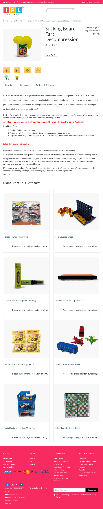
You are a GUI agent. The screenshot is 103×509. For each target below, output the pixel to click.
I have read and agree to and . (76, 496)
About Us (31, 459)
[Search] (73, 10)
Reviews (40, 85)
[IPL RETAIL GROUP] (13, 10)
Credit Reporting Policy (62, 467)
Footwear (82, 467)
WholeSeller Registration (38, 488)
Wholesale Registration (34, 2)
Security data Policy (60, 473)
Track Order (7, 461)
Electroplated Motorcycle (16, 237)
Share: (48, 55)
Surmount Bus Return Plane (67, 364)
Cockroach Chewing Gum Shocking (20, 300)
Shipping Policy (59, 476)
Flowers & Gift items (86, 464)
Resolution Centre (9, 464)
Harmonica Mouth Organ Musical (70, 300)
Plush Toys (82, 470)
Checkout (96, 2)
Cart (87, 2)
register (89, 30)
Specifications (26, 85)
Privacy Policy (58, 464)
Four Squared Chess (64, 237)
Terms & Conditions (61, 461)
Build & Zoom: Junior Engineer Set (20, 364)
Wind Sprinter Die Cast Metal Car (20, 428)
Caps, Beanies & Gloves (87, 473)
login (95, 27)
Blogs (45, 2)
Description (10, 85)
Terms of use (58, 459)
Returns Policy (59, 470)
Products (8, 2)
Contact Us (51, 2)
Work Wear (83, 476)
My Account (7, 459)
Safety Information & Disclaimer (61, 479)
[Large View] (6, 70)
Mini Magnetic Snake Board (67, 428)
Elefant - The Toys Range (87, 461)
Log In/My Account (19, 2)
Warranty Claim (8, 467)
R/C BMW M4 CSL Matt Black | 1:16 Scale (22, 498)
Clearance (82, 459)
